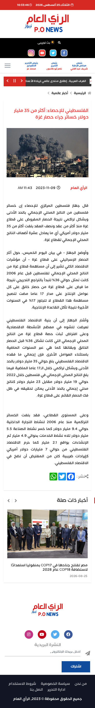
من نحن (81, 684)
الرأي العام (78, 188)
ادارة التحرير (56, 689)
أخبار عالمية (59, 93)
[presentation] (16, 500)
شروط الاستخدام (22, 684)
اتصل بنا (36, 689)
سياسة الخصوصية (55, 684)
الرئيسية (80, 93)
